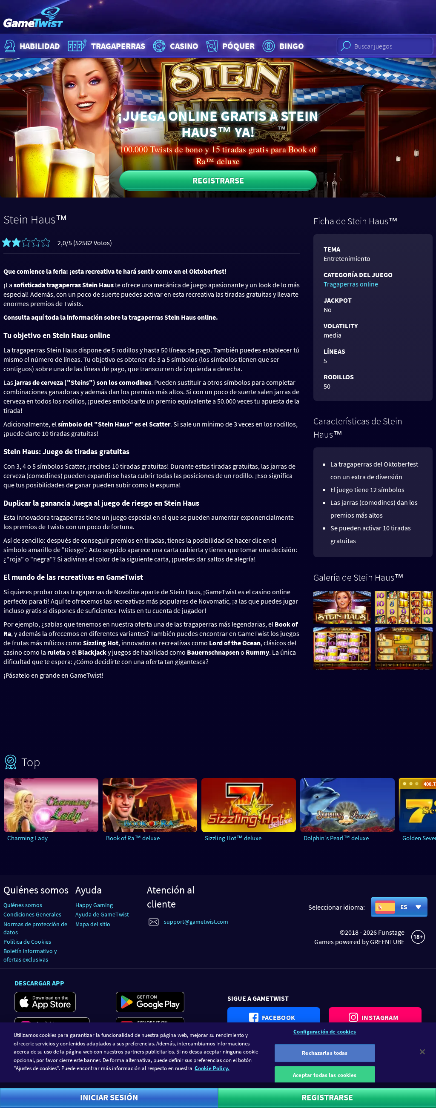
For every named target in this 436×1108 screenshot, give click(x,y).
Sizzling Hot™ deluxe (233, 838)
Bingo (291, 45)
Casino (184, 45)
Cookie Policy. (212, 1068)
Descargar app (39, 983)
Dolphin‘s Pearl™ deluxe (336, 838)
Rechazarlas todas (324, 1052)
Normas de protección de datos (35, 928)
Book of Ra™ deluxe (133, 838)
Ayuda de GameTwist (102, 914)
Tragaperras (118, 45)
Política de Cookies (27, 941)
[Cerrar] (422, 1051)
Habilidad (40, 45)
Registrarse (218, 180)
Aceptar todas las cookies (324, 1075)
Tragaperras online (351, 284)
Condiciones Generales (32, 914)
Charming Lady (27, 838)
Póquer (238, 45)
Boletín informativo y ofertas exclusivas (30, 955)
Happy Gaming (94, 905)
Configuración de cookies (324, 1031)
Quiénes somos (22, 905)
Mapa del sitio (92, 924)
